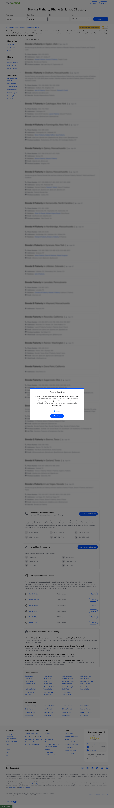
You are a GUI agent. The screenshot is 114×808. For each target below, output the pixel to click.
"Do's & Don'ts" (43, 403)
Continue (57, 416)
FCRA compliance (63, 401)
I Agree (57, 411)
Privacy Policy (63, 397)
